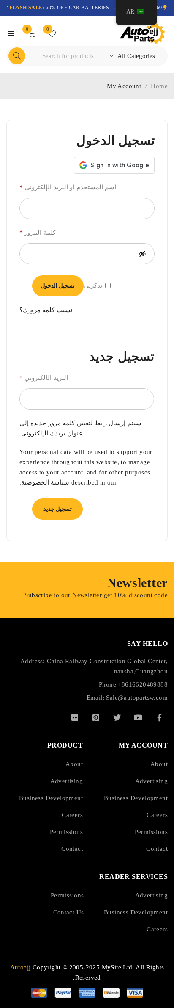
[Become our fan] (159, 717)
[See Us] (95, 717)
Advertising (151, 781)
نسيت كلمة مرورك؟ (45, 310)
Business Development (136, 798)
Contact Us (68, 912)
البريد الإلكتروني (43, 377)
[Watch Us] (138, 717)
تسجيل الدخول (58, 285)
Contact (157, 848)
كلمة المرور (37, 232)
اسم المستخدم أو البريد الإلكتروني (67, 187)
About (159, 764)
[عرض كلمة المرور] (142, 254)
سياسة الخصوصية (45, 482)
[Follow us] (117, 717)
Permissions (151, 831)
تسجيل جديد (58, 509)
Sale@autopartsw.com (137, 697)
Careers (157, 814)
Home (159, 86)
